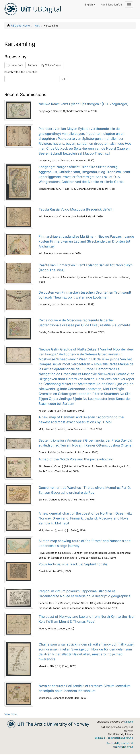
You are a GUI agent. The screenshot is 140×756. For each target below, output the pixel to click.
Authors (32, 65)
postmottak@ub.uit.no (120, 737)
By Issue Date (15, 65)
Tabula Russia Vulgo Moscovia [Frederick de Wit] (76, 209)
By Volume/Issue (51, 65)
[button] (90, 4)
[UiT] (48, 723)
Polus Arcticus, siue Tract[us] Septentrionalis (73, 564)
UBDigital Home (20, 25)
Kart (37, 25)
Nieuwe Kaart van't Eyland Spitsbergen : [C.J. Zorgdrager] (84, 104)
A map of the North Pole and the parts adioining (76, 459)
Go (63, 78)
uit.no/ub (100, 737)
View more (10, 714)
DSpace (128, 721)
